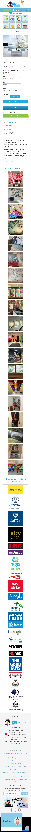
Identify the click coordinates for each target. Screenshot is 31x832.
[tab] (15, 129)
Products (13, 31)
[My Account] (13, 10)
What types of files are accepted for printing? (15, 766)
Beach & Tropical (19, 123)
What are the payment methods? (15, 758)
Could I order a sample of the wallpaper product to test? (15, 760)
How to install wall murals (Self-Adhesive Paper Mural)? (15, 780)
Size (4, 76)
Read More (24, 168)
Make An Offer (15, 116)
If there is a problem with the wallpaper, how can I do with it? (15, 773)
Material (5, 88)
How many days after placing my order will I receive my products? (15, 754)
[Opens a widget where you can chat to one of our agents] (12, 822)
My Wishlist (19, 10)
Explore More (16, 481)
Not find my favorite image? (15, 763)
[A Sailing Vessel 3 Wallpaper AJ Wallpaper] (15, 46)
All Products (12, 123)
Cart (26, 10)
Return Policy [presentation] (8, 129)
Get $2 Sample (7, 10)
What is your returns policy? (15, 769)
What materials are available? (15, 750)
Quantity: (5, 94)
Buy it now (15, 108)
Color (4, 82)
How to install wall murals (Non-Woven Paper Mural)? (15, 776)
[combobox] (26, 4)
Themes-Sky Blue (7, 125)
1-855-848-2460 (17, 13)
